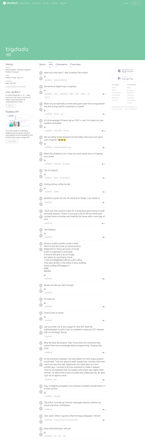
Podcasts (130, 98)
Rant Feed (25, 3)
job (60, 436)
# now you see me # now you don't (66, 420)
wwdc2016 (63, 94)
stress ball (57, 130)
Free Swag (116, 95)
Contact (115, 100)
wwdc (56, 94)
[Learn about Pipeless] (19, 121)
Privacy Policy (117, 109)
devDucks (115, 98)
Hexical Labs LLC (130, 107)
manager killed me (60, 80)
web (64, 436)
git (62, 114)
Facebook (131, 100)
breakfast (66, 164)
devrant (66, 130)
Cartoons (130, 95)
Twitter (129, 103)
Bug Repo (130, 93)
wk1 (55, 379)
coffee (56, 192)
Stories (46, 3)
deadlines (57, 164)
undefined (48, 80)
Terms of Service (130, 109)
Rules (129, 88)
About (114, 88)
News (114, 90)
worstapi (57, 396)
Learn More (12, 141)
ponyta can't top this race (62, 147)
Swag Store (116, 93)
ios (88, 94)
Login (125, 3)
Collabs (54, 3)
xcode (83, 94)
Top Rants (36, 3)
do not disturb (65, 178)
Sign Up (136, 3)
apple (71, 94)
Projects (130, 90)
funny (56, 178)
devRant (115, 107)
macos (47, 97)
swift (77, 94)
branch (56, 114)
